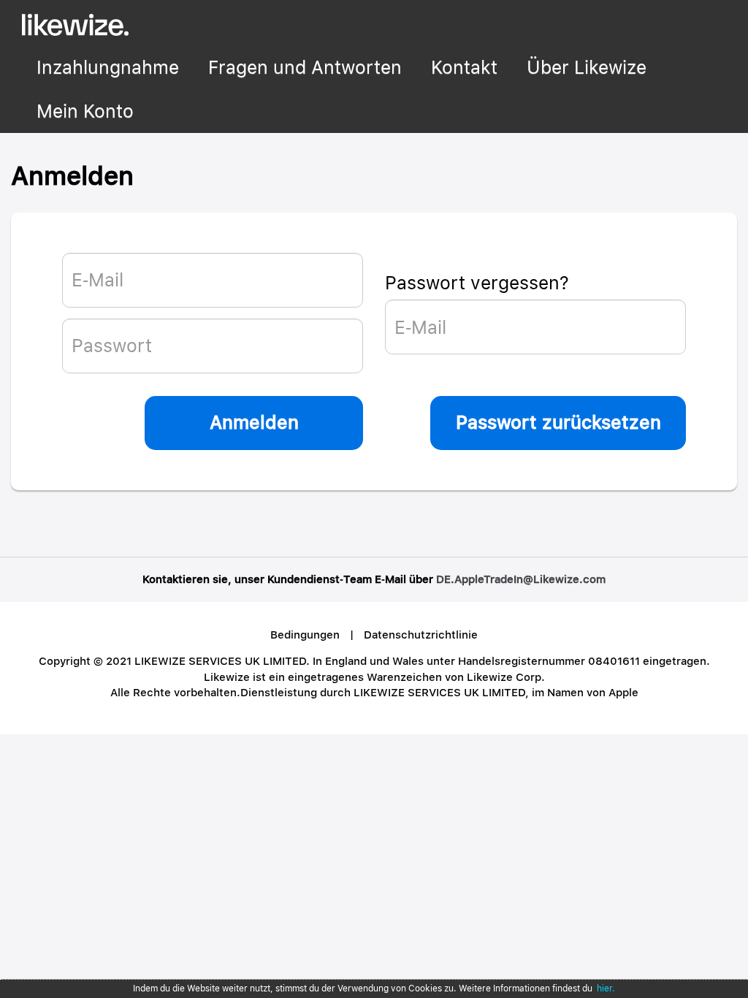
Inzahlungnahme (108, 67)
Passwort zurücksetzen (558, 422)
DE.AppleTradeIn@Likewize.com (521, 579)
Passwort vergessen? (477, 283)
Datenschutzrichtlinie (421, 634)
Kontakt (464, 67)
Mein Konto (85, 111)
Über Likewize (586, 67)
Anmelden (254, 422)
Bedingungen (305, 634)
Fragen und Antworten (305, 67)
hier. (606, 988)
